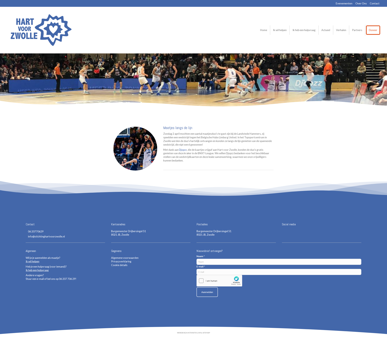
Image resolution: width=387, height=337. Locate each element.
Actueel (325, 30)
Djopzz (183, 149)
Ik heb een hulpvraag (304, 30)
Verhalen (341, 30)
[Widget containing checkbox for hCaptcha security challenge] (219, 280)
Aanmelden (207, 292)
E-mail (201, 266)
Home (263, 30)
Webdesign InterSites (187, 333)
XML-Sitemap (204, 333)
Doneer (373, 30)
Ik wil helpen (280, 30)
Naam (201, 256)
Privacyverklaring (121, 261)
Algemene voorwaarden (124, 257)
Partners (357, 30)
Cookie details (119, 265)
